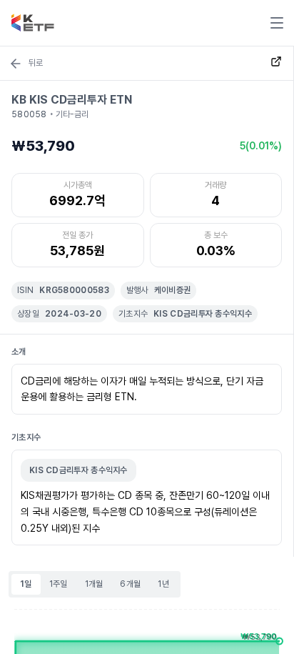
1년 (163, 584)
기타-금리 (72, 114)
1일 (26, 584)
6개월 (130, 584)
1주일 (58, 584)
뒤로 (36, 63)
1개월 (94, 584)
